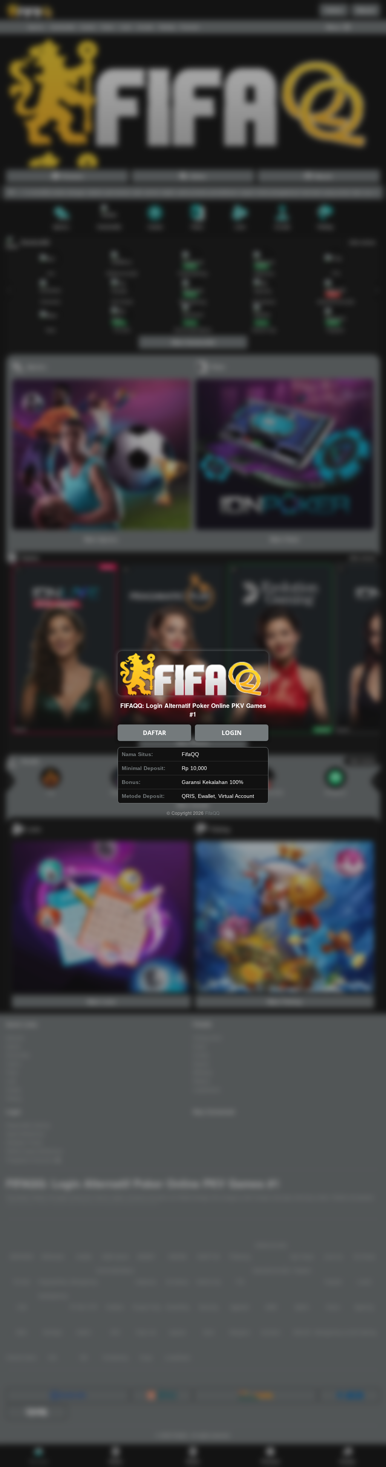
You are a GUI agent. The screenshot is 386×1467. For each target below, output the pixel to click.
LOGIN (232, 733)
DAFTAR (154, 733)
